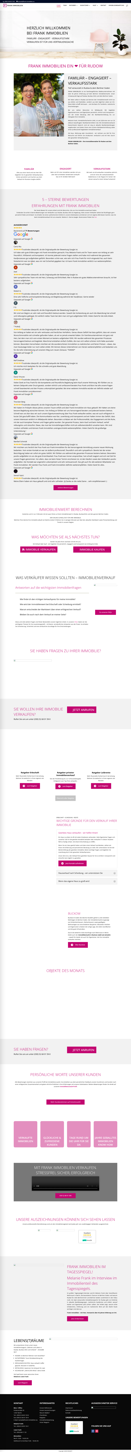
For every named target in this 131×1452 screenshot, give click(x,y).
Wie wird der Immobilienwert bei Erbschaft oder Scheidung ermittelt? (50, 604)
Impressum (69, 1408)
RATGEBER (72, 5)
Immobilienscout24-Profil (68, 1086)
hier (95, 217)
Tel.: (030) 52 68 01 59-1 (21, 1426)
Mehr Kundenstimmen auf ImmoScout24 (65, 1102)
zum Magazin (23, 1383)
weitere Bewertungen (65, 488)
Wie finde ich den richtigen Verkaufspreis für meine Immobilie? (47, 599)
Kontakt (68, 1413)
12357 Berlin (18, 1413)
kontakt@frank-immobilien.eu (28, 1420)
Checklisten (43, 1415)
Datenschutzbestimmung (74, 1410)
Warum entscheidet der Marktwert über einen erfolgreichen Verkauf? (50, 609)
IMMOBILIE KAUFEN (92, 550)
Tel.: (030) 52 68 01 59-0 (21, 1415)
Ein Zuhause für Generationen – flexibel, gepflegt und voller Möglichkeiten (47, 1012)
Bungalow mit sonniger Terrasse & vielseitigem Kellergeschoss (42, 986)
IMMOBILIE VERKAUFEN (41, 550)
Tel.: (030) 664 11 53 (20, 1432)
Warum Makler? (45, 1413)
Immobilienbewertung (47, 1420)
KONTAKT (103, 5)
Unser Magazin (44, 1422)
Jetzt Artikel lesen (77, 1319)
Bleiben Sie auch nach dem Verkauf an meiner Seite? (43, 614)
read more (21, 996)
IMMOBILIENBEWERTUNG (116, 5)
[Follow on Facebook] (92, 1431)
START (59, 5)
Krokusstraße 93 (19, 1410)
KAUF (94, 5)
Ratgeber (42, 1417)
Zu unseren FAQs (105, 612)
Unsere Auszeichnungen (47, 1410)
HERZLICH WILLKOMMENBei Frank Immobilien (48, 30)
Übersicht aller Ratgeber (65, 798)
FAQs (76, 622)
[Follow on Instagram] (96, 1431)
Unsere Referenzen (46, 1408)
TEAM (65, 5)
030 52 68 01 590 (65, 1196)
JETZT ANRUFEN (84, 710)
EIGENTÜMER (84, 5)
